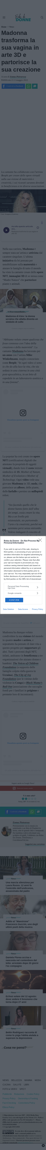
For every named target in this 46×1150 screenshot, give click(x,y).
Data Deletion (8, 609)
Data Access (23, 609)
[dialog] (23, 575)
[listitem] (23, 587)
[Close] (41, 540)
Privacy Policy (37, 609)
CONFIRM (14, 600)
